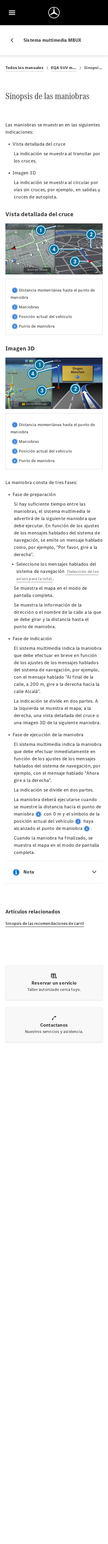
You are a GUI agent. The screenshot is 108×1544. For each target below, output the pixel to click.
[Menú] (12, 12)
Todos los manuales (24, 68)
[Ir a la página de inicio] (54, 13)
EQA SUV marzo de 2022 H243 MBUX (64, 68)
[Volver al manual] (14, 40)
